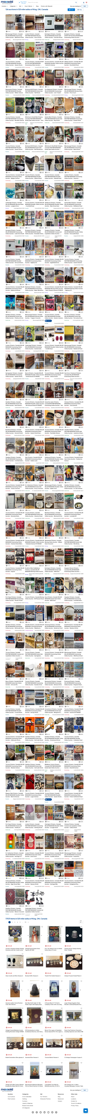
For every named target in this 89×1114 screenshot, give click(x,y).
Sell (20, 6)
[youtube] (48, 1112)
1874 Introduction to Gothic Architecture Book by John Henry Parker (34, 1031)
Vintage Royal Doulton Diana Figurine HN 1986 (32, 949)
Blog (37, 6)
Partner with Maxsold (46, 6)
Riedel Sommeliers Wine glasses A (15, 1057)
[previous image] (9, 935)
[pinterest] (56, 1112)
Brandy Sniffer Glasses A (31, 976)
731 (25, 922)
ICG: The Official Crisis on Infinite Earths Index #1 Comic (53, 949)
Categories (13, 6)
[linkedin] (44, 1112)
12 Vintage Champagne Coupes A (73, 1057)
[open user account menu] (83, 2)
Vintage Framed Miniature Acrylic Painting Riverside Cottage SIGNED (15, 1031)
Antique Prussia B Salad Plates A (72, 976)
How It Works (28, 6)
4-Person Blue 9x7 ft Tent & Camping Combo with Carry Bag (53, 1003)
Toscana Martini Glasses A (52, 1057)
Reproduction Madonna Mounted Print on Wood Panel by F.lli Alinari (34, 1085)
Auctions (4, 6)
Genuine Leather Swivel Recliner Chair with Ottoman (14, 1003)
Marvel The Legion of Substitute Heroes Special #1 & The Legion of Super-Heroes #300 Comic (54, 1031)
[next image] (21, 935)
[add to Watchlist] (22, 926)
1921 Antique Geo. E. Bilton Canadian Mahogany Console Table (73, 1085)
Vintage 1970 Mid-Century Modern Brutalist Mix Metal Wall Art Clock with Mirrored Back (15, 1085)
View (81, 920)
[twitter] (40, 1112)
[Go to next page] (28, 922)
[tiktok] (52, 1112)
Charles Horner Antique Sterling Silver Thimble (72, 949)
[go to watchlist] (86, 2)
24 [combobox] (80, 922)
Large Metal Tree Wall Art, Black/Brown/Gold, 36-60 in (52, 1085)
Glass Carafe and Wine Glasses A (14, 976)
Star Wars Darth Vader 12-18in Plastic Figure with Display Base (33, 1003)
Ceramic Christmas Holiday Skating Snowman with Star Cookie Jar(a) (15, 949)
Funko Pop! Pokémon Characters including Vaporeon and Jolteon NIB (73, 1031)
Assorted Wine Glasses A (31, 1057)
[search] (76, 2)
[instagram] (32, 1112)
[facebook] (36, 1112)
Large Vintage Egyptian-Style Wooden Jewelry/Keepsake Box (72, 1003)
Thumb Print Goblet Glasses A (52, 976)
